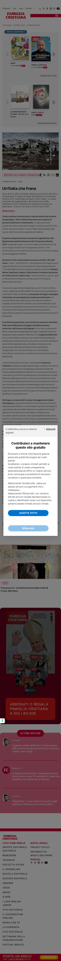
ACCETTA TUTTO (28, 513)
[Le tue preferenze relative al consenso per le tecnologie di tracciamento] (2, 720)
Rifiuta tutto (28, 528)
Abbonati (50, 429)
